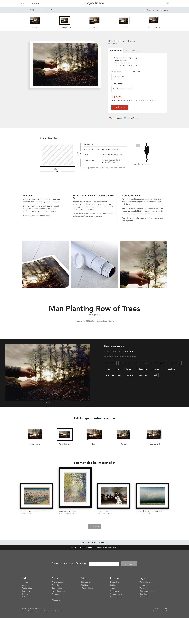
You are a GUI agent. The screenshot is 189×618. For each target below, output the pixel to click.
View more (94, 526)
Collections (54, 10)
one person (158, 369)
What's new (56, 600)
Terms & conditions (147, 582)
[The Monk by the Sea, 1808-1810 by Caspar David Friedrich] (152, 496)
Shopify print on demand (158, 611)
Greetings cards (58, 597)
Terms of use (144, 588)
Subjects (33, 10)
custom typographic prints (59, 611)
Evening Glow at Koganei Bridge (33, 511)
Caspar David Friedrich (144, 513)
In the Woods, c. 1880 (67, 511)
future (118, 369)
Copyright (143, 594)
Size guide (136, 71)
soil (155, 375)
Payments (26, 591)
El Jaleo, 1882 (103, 511)
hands (128, 369)
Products (35, 3)
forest (108, 369)
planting (130, 375)
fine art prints (45, 215)
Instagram (114, 597)
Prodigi (164, 608)
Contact (25, 582)
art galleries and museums (83, 209)
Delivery (125, 208)
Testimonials (27, 588)
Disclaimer (144, 597)
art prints (133, 65)
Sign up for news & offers (69, 563)
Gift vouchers (86, 582)
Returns (25, 597)
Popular (23, 10)
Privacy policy (145, 585)
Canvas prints (57, 588)
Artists (43, 10)
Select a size (125, 71)
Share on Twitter (132, 118)
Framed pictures (58, 585)
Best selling (114, 582)
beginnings (110, 363)
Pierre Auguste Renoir (67, 513)
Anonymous (112, 44)
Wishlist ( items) (87, 588)
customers (99, 216)
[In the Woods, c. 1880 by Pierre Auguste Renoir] (75, 488)
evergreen (176, 363)
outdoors (171, 369)
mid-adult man (142, 369)
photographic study (113, 375)
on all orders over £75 (94, 547)
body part (124, 363)
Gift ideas (84, 585)
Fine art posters (58, 582)
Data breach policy (147, 591)
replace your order (142, 218)
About (24, 585)
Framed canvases (58, 591)
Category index (116, 594)
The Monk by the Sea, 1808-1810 (149, 511)
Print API (156, 608)
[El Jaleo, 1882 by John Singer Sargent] (113, 496)
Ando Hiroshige (26, 513)
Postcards (55, 594)
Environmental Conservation (155, 363)
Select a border (117, 84)
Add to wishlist (116, 118)
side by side (143, 375)
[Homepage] (94, 3)
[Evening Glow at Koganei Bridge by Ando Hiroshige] (36, 496)
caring (136, 363)
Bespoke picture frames (40, 611)
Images (23, 3)
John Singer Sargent (105, 513)
